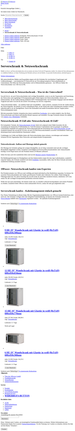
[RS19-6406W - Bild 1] (15, 348)
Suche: (3, 15)
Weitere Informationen (8, 76)
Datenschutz (8, 406)
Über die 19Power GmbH (13, 376)
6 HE (11, 53)
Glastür (12, 61)
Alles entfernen (5, 44)
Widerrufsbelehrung (11, 404)
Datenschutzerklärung (28, 424)
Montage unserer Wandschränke (45, 155)
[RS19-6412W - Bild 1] (15, 266)
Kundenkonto (9, 390)
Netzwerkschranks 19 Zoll (62, 128)
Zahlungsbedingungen (11, 381)
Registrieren (8, 25)
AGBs (7, 403)
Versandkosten (12, 238)
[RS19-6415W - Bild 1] (15, 307)
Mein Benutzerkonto (11, 18)
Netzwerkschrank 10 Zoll (27, 125)
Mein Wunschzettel (11, 20)
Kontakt (7, 388)
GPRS (7, 410)
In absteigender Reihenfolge (28, 203)
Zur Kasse (8, 24)
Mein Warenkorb (10, 22)
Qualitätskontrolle (10, 378)
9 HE (11, 54)
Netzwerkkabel (5, 198)
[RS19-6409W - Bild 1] (15, 226)
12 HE (12, 56)
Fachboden (43, 113)
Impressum (8, 408)
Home (6, 31)
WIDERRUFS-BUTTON (17, 395)
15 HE (12, 58)
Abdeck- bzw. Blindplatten (11, 117)
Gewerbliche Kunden (11, 392)
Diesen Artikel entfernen (12, 36)
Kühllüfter (36, 160)
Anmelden (8, 27)
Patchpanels (22, 198)
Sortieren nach (5, 203)
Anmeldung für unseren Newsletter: (12, 415)
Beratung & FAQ (10, 393)
